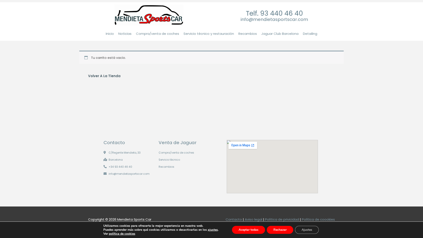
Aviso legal (253, 219)
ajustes (213, 230)
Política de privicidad (282, 219)
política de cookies (122, 234)
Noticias (125, 33)
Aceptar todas (248, 230)
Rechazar (280, 230)
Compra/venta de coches (157, 33)
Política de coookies (318, 219)
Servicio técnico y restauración (209, 33)
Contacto (234, 219)
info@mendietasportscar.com (274, 19)
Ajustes (307, 230)
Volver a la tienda (104, 76)
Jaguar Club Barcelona (280, 33)
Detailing (310, 33)
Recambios (247, 33)
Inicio (110, 33)
